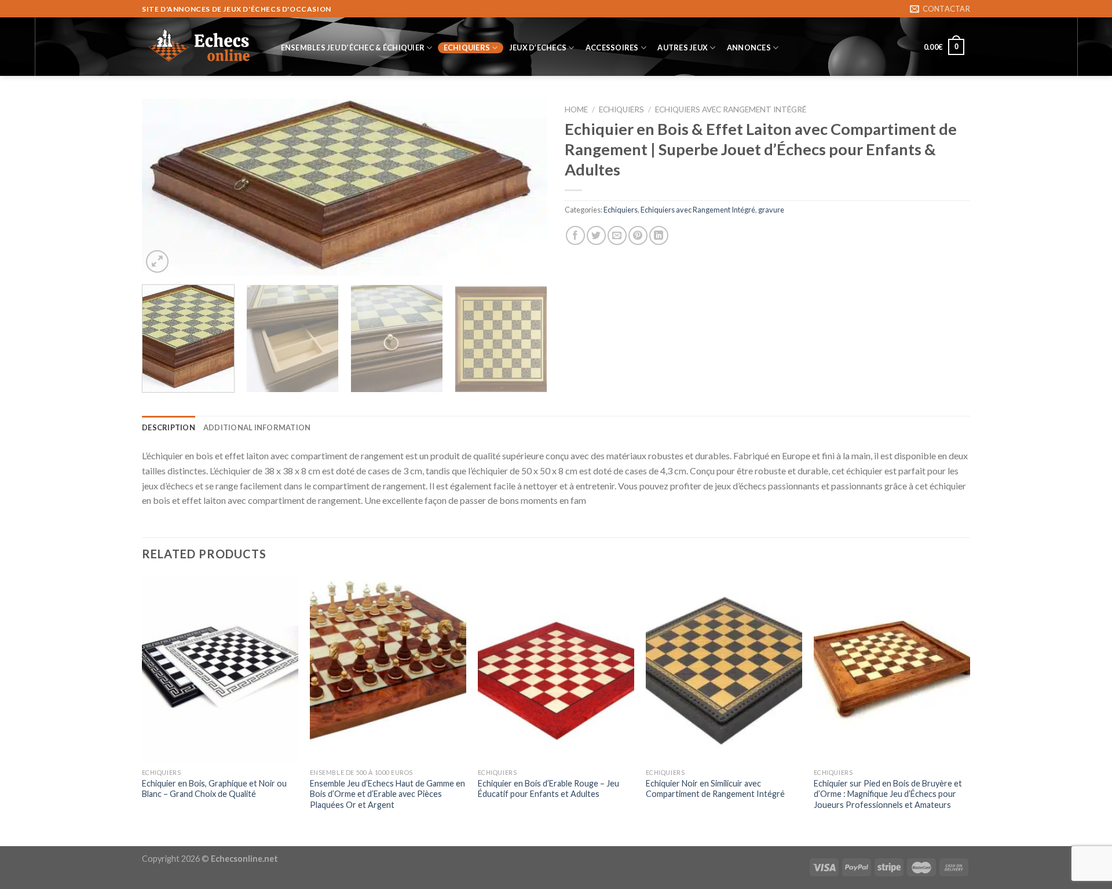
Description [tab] (168, 427)
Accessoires (612, 47)
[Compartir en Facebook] (575, 235)
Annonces (749, 47)
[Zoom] (157, 261)
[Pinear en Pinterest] (638, 235)
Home (576, 109)
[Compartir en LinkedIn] (658, 235)
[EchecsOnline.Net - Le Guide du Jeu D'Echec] (200, 46)
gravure (771, 209)
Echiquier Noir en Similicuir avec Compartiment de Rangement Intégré (715, 788)
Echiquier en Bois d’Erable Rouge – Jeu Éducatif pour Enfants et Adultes (548, 788)
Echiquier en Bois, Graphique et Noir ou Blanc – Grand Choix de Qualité (214, 788)
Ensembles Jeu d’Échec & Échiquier (353, 47)
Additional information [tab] (257, 427)
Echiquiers (467, 47)
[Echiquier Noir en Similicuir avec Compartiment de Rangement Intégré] (724, 669)
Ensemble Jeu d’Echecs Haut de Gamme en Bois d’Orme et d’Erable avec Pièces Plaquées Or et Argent (387, 794)
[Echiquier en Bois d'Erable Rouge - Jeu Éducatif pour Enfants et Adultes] (556, 669)
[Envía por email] (617, 235)
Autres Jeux (682, 47)
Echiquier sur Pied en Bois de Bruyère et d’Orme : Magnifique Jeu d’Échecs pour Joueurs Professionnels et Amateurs (888, 794)
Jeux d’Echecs (537, 47)
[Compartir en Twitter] (596, 235)
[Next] (524, 187)
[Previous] (164, 187)
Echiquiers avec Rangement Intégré (730, 109)
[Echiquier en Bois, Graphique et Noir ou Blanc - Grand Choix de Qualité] (220, 669)
